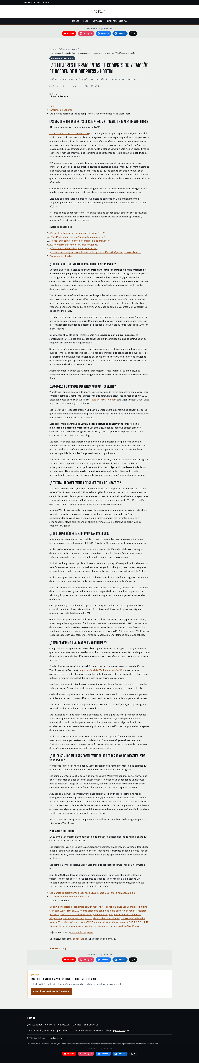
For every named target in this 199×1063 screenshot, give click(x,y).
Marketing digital (117, 21)
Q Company (119, 1030)
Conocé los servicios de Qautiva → (51, 991)
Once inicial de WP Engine (85, 922)
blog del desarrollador (103, 399)
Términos (76, 1025)
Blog (85, 21)
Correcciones (91, 1025)
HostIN (53, 105)
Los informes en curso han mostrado (69, 133)
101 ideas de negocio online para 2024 (69, 896)
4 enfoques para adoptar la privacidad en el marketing (91, 918)
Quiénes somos (35, 1025)
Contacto (97, 21)
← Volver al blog (57, 948)
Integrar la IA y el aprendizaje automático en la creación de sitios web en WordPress (94, 926)
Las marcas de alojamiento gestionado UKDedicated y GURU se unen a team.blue (92, 892)
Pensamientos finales (60, 256)
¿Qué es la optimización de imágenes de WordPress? (77, 233)
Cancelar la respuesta (81, 932)
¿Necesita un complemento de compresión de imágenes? (79, 240)
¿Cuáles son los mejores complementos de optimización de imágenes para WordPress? (95, 252)
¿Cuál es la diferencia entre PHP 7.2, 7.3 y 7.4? (123, 922)
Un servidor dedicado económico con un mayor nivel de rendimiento (85, 906)
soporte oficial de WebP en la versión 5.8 (101, 670)
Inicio (75, 21)
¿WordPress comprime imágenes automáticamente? (77, 236)
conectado (78, 938)
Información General (69, 49)
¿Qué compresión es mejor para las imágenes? (73, 244)
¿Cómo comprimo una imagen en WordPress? (73, 248)
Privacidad (63, 1025)
